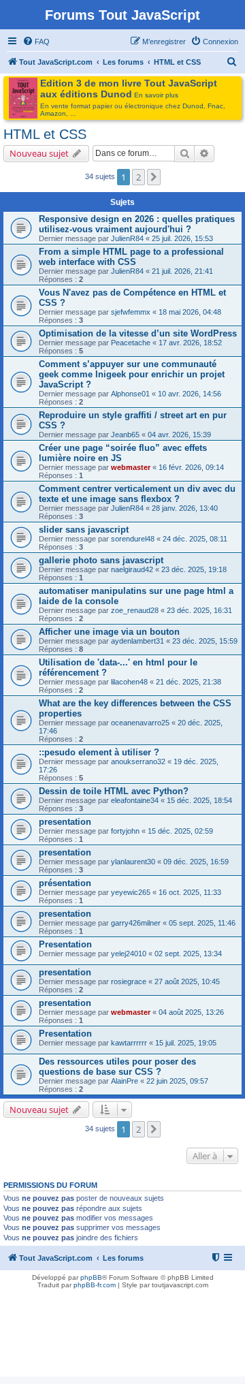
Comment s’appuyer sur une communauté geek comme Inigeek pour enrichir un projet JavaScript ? (132, 374)
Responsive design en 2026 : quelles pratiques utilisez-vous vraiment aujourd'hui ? (137, 224)
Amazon (53, 113)
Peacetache (130, 343)
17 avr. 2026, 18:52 (190, 343)
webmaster (130, 467)
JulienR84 (127, 238)
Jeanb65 (125, 434)
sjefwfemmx (130, 312)
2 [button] (138, 177)
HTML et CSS (44, 134)
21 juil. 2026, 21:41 (182, 271)
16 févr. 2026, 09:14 (191, 467)
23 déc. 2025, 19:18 (194, 569)
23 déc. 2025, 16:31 (199, 610)
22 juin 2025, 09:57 (177, 1081)
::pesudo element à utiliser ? (99, 752)
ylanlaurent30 (133, 862)
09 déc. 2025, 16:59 (196, 862)
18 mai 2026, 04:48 (190, 312)
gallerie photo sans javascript (101, 560)
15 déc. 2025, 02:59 (180, 831)
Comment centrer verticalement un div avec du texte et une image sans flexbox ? (137, 494)
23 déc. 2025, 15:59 (205, 641)
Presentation (65, 944)
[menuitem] (36, 41)
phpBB (91, 1277)
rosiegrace (128, 981)
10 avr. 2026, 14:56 (189, 394)
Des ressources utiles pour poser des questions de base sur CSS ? (117, 1066)
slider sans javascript (84, 529)
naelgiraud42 (132, 569)
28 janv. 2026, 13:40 (185, 508)
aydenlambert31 (137, 641)
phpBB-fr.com (95, 1285)
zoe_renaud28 (135, 610)
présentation (65, 883)
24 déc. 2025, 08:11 (195, 539)
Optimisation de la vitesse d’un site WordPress (138, 333)
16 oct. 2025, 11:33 (190, 892)
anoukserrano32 (138, 761)
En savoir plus (156, 95)
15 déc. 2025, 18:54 (199, 800)
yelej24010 (128, 953)
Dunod (192, 106)
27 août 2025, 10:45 (187, 981)
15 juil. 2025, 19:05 (185, 1043)
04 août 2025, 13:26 (191, 1012)
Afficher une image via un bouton (109, 632)
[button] (154, 177)
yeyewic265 (130, 892)
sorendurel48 (132, 539)
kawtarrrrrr (129, 1043)
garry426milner (136, 923)
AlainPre (124, 1081)
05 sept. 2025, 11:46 (202, 923)
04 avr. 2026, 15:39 (179, 434)
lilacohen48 (129, 682)
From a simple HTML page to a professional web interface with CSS (131, 257)
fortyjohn (125, 831)
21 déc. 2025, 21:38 (188, 682)
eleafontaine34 (135, 800)
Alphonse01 (130, 394)
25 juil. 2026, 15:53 (182, 238)
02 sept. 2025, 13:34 (188, 953)
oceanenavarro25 (140, 723)
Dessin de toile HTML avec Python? (114, 791)
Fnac (215, 106)
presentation (65, 822)
